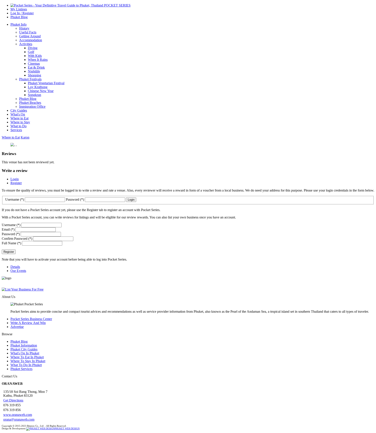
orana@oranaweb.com (18, 419)
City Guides (18, 110)
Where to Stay (20, 122)
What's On (17, 114)
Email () (8, 229)
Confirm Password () (17, 238)
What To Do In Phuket (26, 365)
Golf (31, 52)
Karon (25, 137)
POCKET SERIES (117, 5)
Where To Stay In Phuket (27, 361)
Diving (32, 48)
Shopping (34, 75)
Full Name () (11, 243)
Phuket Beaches (30, 102)
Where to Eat (19, 118)
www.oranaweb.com (17, 414)
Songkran (34, 95)
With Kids (35, 56)
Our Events (18, 271)
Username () (15, 199)
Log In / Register (22, 13)
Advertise (17, 327)
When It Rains (38, 59)
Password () (75, 199)
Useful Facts (27, 32)
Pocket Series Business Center (31, 319)
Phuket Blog (19, 17)
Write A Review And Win (28, 323)
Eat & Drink (36, 67)
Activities (25, 44)
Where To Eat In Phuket (27, 357)
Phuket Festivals (30, 79)
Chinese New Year (41, 91)
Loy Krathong (37, 87)
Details (15, 267)
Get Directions (13, 400)
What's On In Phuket (24, 353)
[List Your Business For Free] (188, 289)
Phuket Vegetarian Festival (46, 83)
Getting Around (30, 36)
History (24, 28)
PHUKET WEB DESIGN (67, 428)
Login (14, 179)
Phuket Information (23, 345)
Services (16, 130)
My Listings (18, 9)
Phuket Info (18, 24)
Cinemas (34, 63)
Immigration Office (32, 106)
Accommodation (30, 40)
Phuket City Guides (23, 349)
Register (16, 183)
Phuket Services (21, 369)
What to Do (18, 126)
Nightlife (34, 71)
